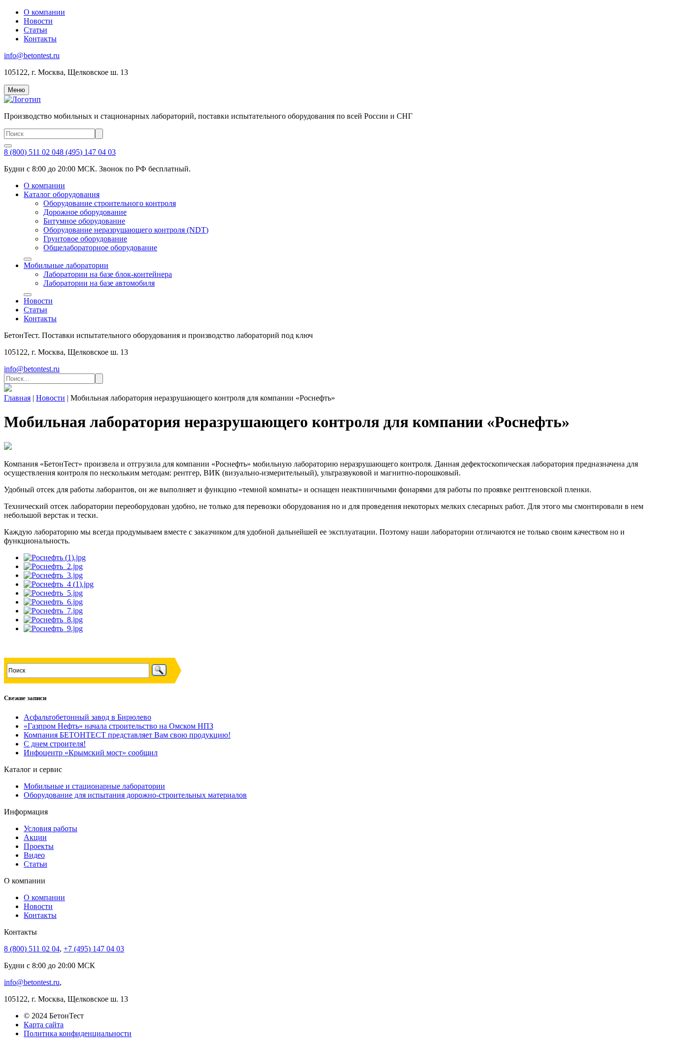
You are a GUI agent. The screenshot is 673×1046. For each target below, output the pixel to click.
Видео (34, 855)
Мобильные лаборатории (66, 265)
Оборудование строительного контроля (109, 203)
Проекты (39, 846)
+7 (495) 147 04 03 (94, 949)
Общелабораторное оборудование (100, 247)
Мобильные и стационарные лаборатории (94, 786)
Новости (38, 21)
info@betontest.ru (32, 55)
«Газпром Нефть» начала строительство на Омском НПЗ (118, 726)
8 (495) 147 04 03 (88, 152)
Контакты (40, 38)
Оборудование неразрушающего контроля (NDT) (125, 230)
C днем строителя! (55, 744)
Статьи (35, 30)
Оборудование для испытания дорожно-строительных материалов (135, 795)
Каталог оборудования (62, 194)
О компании (44, 12)
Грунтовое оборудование (85, 239)
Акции (35, 837)
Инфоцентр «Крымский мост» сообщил (91, 752)
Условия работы (50, 828)
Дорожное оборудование (85, 212)
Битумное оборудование (84, 221)
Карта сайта (44, 1024)
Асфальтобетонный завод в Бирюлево (87, 717)
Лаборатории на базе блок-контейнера (107, 274)
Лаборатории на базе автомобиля (99, 283)
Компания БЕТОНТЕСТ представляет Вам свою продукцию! (127, 735)
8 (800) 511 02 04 (32, 152)
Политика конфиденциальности (78, 1033)
